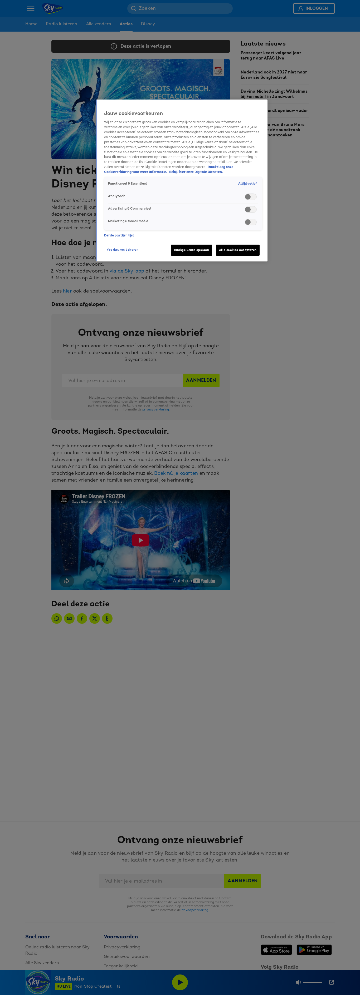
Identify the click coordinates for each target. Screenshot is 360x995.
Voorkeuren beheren (122, 250)
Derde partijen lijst (119, 235)
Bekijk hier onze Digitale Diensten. (196, 172)
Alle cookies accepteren (238, 250)
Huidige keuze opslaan (191, 250)
